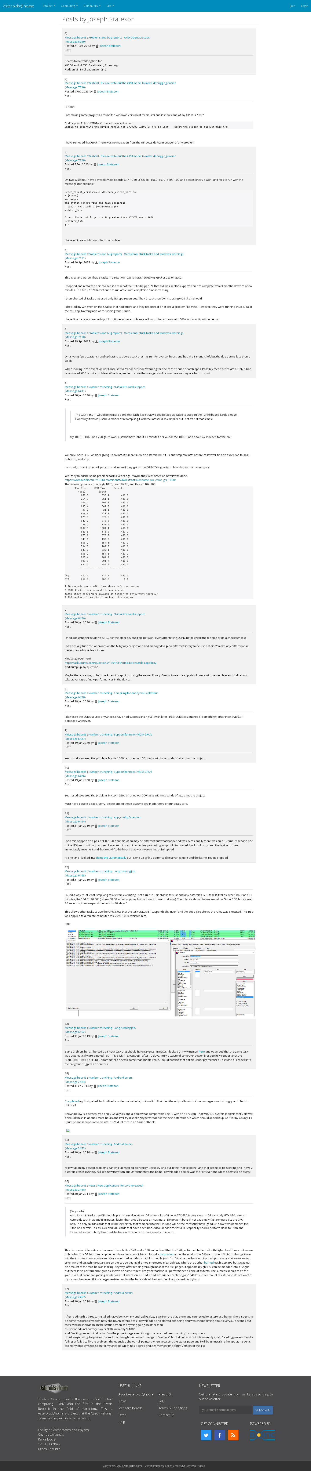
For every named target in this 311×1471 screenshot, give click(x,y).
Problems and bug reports (105, 37)
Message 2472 (75, 1148)
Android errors (123, 1077)
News (92, 1185)
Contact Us (166, 1415)
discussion (166, 1254)
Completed (72, 1101)
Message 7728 (75, 160)
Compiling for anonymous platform (136, 693)
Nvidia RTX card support (129, 387)
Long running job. (125, 871)
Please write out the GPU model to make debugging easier (138, 83)
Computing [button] (68, 6)
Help (121, 1422)
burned (209, 1262)
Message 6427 (75, 739)
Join (292, 6)
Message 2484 (75, 1082)
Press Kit (165, 1394)
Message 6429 (75, 618)
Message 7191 (75, 258)
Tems (122, 1415)
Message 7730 (75, 87)
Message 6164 (75, 821)
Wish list (93, 83)
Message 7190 (75, 337)
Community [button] (91, 6)
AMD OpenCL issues (137, 37)
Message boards (76, 37)
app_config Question (127, 817)
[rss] (233, 1435)
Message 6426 (75, 776)
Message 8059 (75, 41)
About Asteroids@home (135, 1394)
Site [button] (109, 6)
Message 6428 (75, 697)
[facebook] (219, 1435)
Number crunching (100, 387)
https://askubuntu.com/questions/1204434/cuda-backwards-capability (110, 663)
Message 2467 (75, 1297)
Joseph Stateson (110, 46)
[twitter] (206, 1435)
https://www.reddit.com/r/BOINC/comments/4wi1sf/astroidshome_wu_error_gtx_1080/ (120, 480)
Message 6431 (75, 391)
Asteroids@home (18, 5)
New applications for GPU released (120, 1185)
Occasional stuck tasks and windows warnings (153, 254)
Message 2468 (75, 1189)
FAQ (162, 1401)
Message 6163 (75, 875)
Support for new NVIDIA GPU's (133, 734)
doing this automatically (111, 858)
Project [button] (48, 6)
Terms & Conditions (173, 1408)
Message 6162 (75, 1032)
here (202, 1051)
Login (304, 6)
